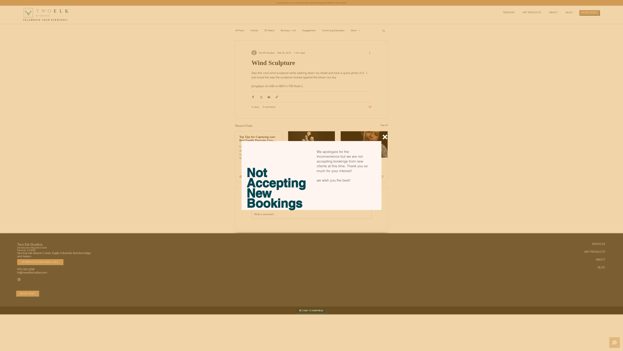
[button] (385, 137)
